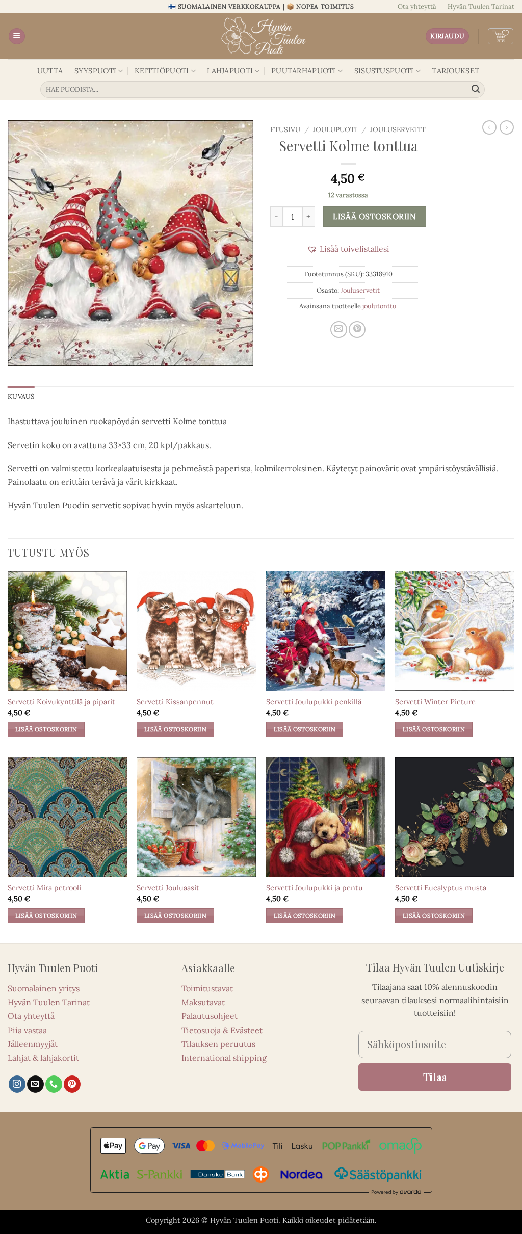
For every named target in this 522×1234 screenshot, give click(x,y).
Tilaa (435, 1077)
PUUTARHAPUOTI (303, 70)
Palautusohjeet (209, 1016)
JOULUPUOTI (335, 129)
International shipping (224, 1058)
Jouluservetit (398, 129)
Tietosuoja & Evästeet (222, 1030)
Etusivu (285, 129)
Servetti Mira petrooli (44, 887)
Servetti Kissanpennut (175, 701)
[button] (17, 36)
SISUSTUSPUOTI (384, 70)
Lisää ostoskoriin (374, 216)
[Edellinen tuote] (507, 127)
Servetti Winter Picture (435, 701)
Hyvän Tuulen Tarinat (481, 6)
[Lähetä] (475, 89)
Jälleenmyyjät (33, 1044)
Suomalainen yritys (44, 988)
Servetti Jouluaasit (168, 887)
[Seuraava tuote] (489, 127)
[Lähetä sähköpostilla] (338, 329)
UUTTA (50, 70)
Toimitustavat (207, 988)
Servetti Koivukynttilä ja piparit (61, 701)
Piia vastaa (27, 1030)
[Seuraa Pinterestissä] (72, 1084)
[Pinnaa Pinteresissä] (357, 329)
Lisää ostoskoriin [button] (46, 729)
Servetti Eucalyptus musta (440, 887)
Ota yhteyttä (417, 6)
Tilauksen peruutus (218, 1044)
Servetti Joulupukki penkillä (313, 701)
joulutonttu (379, 306)
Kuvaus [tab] (21, 396)
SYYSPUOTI (95, 70)
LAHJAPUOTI (230, 70)
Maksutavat (203, 1002)
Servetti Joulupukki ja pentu (314, 887)
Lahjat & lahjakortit (43, 1058)
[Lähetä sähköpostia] (35, 1084)
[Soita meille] (53, 1084)
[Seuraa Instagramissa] (17, 1084)
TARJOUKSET (455, 70)
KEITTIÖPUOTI (162, 70)
